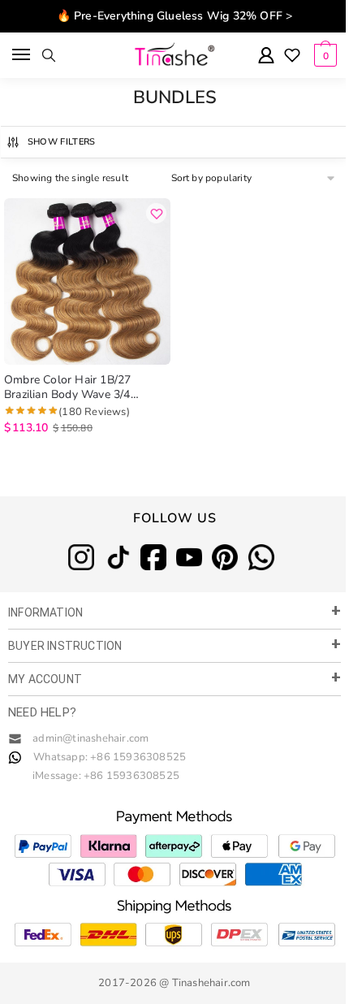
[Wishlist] (292, 57)
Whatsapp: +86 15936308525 (109, 757)
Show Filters (62, 142)
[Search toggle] (49, 55)
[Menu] (22, 55)
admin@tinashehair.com (89, 738)
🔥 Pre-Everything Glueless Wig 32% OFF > (175, 16)
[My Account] (266, 56)
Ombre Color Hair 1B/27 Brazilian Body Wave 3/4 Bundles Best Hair (67, 387)
